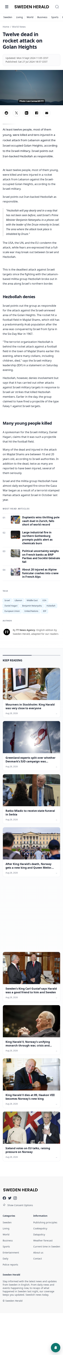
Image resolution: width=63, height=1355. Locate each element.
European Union (12, 611)
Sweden (7, 17)
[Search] (57, 6)
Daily (5, 1258)
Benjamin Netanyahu (32, 605)
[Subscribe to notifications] (55, 1347)
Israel (7, 600)
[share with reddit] (6, 113)
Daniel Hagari (11, 605)
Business (42, 17)
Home (6, 26)
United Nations (31, 611)
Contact (37, 1258)
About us (38, 1252)
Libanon (18, 600)
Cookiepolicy (40, 1228)
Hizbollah (51, 605)
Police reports (10, 1264)
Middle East (32, 600)
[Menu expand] (7, 7)
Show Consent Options (20, 1205)
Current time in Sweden (46, 1246)
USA (44, 600)
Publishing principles (45, 1222)
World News (19, 26)
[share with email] (46, 113)
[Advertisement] (31, 917)
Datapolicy (39, 1234)
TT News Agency (25, 630)
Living (19, 17)
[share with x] (16, 113)
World (30, 17)
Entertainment (11, 1252)
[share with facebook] (36, 113)
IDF (44, 611)
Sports (54, 17)
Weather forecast (43, 1240)
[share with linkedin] (26, 113)
